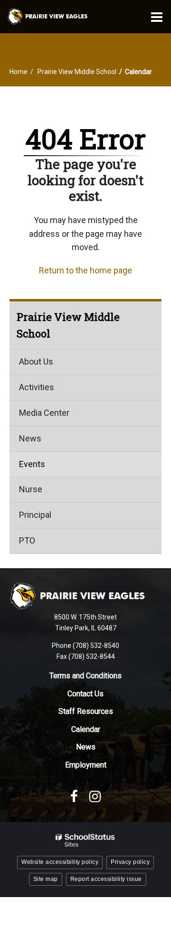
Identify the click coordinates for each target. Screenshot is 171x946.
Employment (85, 764)
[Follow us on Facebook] (74, 796)
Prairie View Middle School (77, 71)
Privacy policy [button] (130, 862)
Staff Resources (85, 711)
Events (32, 464)
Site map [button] (45, 879)
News (30, 438)
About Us (36, 361)
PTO (27, 540)
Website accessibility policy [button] (59, 862)
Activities (36, 387)
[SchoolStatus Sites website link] (85, 840)
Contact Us (85, 693)
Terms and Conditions (85, 675)
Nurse (30, 489)
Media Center (44, 413)
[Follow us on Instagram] (95, 796)
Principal (35, 515)
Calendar (85, 729)
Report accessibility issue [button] (106, 879)
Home (19, 71)
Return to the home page (85, 270)
